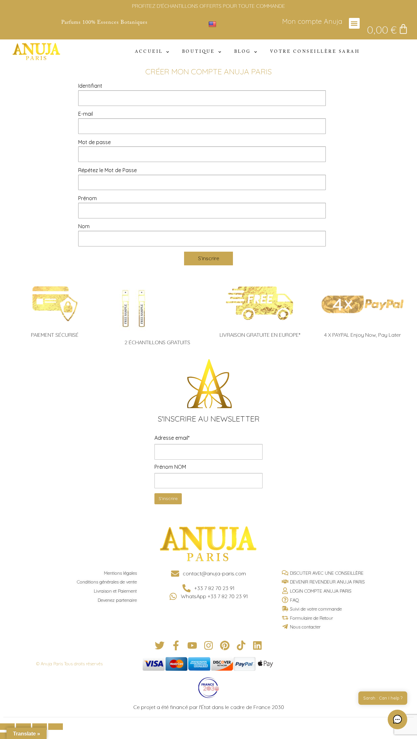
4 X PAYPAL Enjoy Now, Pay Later (362, 335)
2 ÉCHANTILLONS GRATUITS (157, 342)
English (226, 24)
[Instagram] (208, 645)
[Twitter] (160, 645)
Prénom (87, 198)
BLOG (242, 52)
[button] (354, 23)
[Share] (23, 726)
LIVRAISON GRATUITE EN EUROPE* (260, 335)
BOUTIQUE (198, 52)
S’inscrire (208, 258)
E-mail (85, 114)
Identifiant (90, 85)
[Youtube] (192, 645)
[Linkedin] (257, 645)
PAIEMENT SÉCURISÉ (55, 335)
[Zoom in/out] (55, 726)
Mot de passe (94, 142)
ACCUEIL (149, 52)
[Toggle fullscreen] (39, 726)
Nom (84, 226)
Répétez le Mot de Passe (107, 170)
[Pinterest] (225, 645)
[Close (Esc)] (7, 726)
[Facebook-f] (176, 645)
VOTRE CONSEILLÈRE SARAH (315, 52)
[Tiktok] (241, 645)
